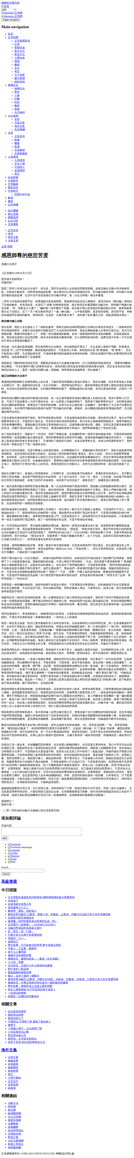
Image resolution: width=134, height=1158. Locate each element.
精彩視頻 (19, 81)
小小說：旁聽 (16, 962)
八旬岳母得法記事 (18, 1032)
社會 (17, 44)
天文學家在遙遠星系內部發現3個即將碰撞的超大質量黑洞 (41, 897)
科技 (17, 102)
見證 (17, 119)
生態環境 (19, 170)
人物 (17, 95)
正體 (4, 246)
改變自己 (13, 941)
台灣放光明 (14, 1133)
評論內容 (6, 825)
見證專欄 (19, 129)
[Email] (12, 859)
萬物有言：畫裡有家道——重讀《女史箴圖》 (34, 958)
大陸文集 (19, 122)
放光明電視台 (16, 1130)
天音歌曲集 (20, 153)
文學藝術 (13, 184)
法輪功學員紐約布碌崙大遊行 (25, 928)
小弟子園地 (14, 1077)
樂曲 (17, 143)
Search (4, 867)
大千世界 (19, 74)
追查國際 (13, 1127)
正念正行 (13, 1081)
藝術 (17, 64)
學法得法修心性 (17, 1035)
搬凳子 (12, 1025)
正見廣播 (13, 204)
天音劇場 (19, 150)
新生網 (12, 1110)
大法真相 (13, 115)
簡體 (9, 246)
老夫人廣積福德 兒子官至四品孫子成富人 (32, 989)
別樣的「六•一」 (17, 938)
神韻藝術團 (14, 1147)
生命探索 (13, 177)
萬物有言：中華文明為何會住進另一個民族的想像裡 (38, 982)
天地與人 (19, 167)
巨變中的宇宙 (22, 194)
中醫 (17, 98)
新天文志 (19, 51)
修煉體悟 (13, 1067)
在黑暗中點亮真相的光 (21, 917)
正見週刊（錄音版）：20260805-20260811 (32, 924)
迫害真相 (13, 1084)
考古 (17, 71)
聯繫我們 (13, 217)
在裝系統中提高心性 (19, 904)
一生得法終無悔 (17, 993)
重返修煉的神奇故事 (19, 972)
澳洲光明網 (14, 1120)
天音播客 (13, 224)
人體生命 (19, 57)
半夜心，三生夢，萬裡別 (22, 948)
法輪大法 (13, 1103)
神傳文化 (13, 85)
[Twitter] (13, 853)
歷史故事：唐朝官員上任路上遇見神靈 (30, 986)
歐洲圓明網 (14, 1113)
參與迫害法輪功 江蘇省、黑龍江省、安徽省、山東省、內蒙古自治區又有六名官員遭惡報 (59, 914)
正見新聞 (13, 37)
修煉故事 (13, 1060)
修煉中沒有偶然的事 (19, 955)
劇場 (10, 197)
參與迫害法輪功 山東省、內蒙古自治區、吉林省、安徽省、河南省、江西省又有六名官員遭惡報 (63, 979)
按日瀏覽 (13, 210)
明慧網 (12, 1106)
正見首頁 (13, 230)
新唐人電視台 (16, 1144)
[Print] (11, 861)
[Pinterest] (13, 856)
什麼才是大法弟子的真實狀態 (25, 934)
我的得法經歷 (16, 1014)
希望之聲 (13, 1137)
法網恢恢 (13, 1123)
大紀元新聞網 (16, 1140)
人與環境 (13, 156)
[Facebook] (14, 844)
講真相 (12, 1088)
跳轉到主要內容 (10, 2)
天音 (10, 133)
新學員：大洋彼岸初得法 (22, 1038)
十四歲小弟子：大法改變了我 (25, 1028)
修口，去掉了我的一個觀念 (23, 975)
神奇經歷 (13, 1071)
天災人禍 (19, 163)
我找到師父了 (16, 1018)
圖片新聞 (19, 78)
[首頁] (5, 6)
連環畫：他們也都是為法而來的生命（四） (33, 921)
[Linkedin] (14, 850)
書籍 (10, 201)
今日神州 (19, 112)
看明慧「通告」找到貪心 (22, 911)
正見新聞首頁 (22, 40)
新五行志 (19, 54)
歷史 (17, 92)
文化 (17, 68)
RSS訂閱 (13, 221)
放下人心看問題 (17, 952)
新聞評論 (19, 47)
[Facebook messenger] (20, 847)
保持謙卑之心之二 (18, 907)
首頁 (10, 34)
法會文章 (13, 240)
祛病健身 (13, 1064)
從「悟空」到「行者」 (21, 931)
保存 (5, 838)
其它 (17, 174)
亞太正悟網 (14, 1116)
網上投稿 (13, 214)
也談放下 (13, 900)
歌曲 (17, 139)
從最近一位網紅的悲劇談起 (23, 996)
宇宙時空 (13, 191)
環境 (17, 61)
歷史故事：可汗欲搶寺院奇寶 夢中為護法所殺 (34, 945)
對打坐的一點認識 (18, 969)
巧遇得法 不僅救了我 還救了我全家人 (29, 1021)
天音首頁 (19, 136)
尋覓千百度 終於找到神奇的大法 (26, 1042)
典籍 (17, 109)
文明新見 (13, 180)
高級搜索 (9, 881)
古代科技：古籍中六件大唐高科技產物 (30, 965)
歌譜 (17, 146)
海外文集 (19, 126)
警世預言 (13, 187)
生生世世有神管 (17, 1011)
